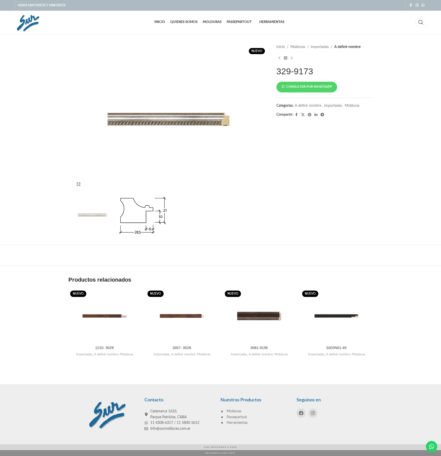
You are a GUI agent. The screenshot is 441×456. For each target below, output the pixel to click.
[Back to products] (286, 58)
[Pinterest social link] (309, 114)
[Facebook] (301, 413)
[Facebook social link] (411, 5)
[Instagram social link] (417, 5)
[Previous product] (279, 58)
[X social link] (303, 114)
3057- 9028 (182, 348)
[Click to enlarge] (78, 184)
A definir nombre (347, 47)
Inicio (280, 47)
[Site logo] (27, 22)
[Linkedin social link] (316, 114)
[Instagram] (312, 413)
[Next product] (292, 58)
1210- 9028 (104, 348)
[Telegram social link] (322, 114)
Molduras (297, 47)
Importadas (320, 47)
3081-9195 (259, 348)
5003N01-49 (336, 348)
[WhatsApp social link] (423, 5)
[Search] (421, 22)
